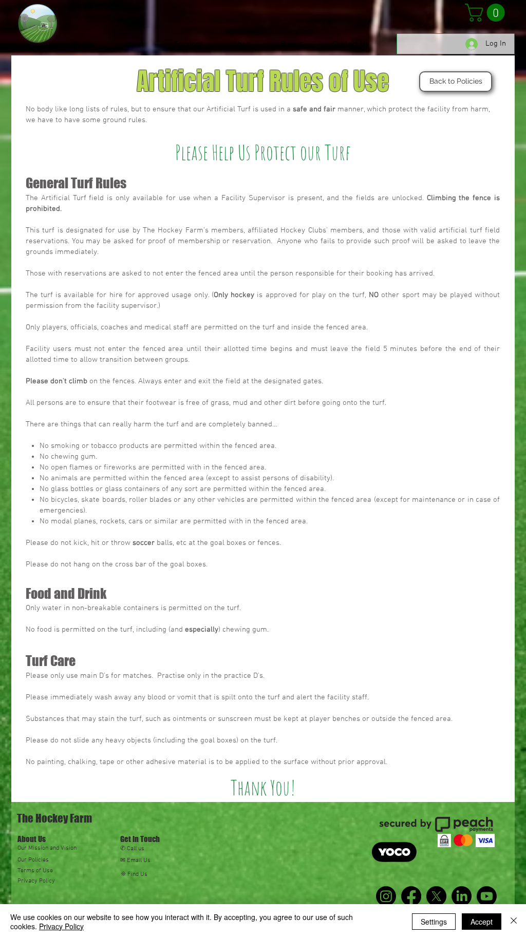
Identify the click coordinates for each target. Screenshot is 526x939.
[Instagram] (386, 896)
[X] (436, 896)
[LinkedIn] (462, 896)
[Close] (514, 921)
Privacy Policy (61, 926)
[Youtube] (487, 896)
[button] (487, 13)
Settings (434, 921)
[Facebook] (411, 896)
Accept (482, 921)
